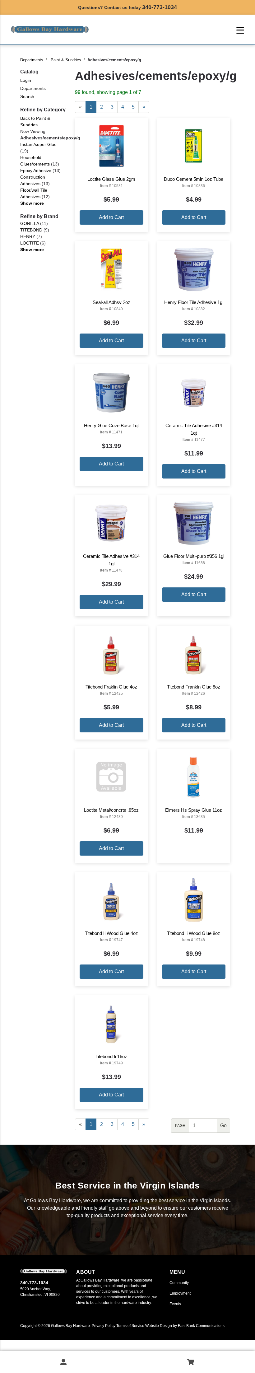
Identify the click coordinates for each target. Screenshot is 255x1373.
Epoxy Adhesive (35, 170)
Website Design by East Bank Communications (185, 1326)
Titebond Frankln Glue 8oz (193, 686)
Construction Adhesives (32, 180)
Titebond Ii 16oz (111, 1056)
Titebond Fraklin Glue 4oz (111, 686)
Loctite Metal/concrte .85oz (111, 810)
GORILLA (29, 223)
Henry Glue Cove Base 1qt (111, 425)
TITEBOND (31, 229)
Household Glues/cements (35, 160)
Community (179, 1283)
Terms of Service (130, 1326)
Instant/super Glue (38, 144)
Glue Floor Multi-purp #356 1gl (193, 556)
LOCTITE (29, 243)
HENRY (27, 236)
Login (25, 80)
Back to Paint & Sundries (35, 121)
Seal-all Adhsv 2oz (111, 302)
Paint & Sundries (66, 60)
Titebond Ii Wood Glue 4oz (111, 933)
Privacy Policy (103, 1326)
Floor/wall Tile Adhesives (33, 193)
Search (27, 96)
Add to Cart (111, 217)
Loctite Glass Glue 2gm (111, 179)
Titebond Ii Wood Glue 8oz (193, 933)
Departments (31, 60)
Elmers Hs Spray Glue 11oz (193, 810)
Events (175, 1304)
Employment (180, 1293)
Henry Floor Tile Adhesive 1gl (193, 302)
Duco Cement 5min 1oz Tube (193, 179)
